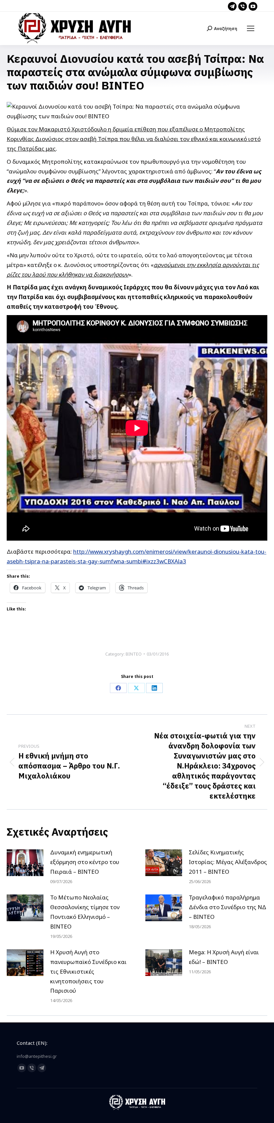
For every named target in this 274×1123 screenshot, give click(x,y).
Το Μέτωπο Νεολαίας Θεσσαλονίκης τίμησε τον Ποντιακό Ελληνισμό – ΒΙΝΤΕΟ (85, 911)
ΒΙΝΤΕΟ (134, 654)
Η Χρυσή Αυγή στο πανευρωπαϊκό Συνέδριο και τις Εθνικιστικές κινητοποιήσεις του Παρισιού (88, 971)
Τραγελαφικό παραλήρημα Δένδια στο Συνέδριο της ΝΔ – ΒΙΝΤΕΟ (227, 907)
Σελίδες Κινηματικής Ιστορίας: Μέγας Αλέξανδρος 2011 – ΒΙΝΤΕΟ (228, 861)
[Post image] (25, 862)
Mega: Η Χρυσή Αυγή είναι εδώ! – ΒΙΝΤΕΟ (224, 957)
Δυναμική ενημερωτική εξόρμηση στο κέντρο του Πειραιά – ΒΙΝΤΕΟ (84, 861)
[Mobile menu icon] (250, 28)
